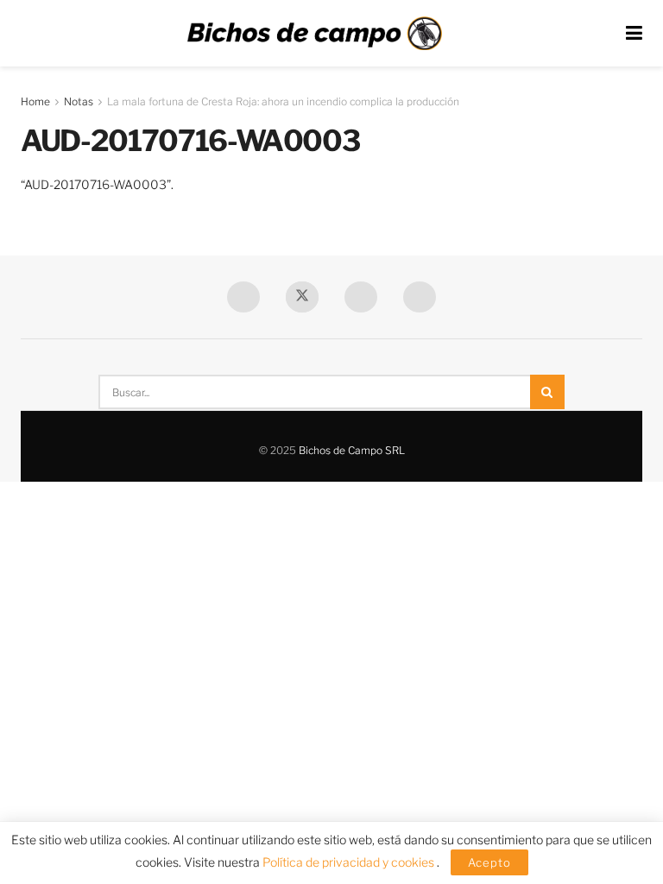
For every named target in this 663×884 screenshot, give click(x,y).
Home (35, 101)
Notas (78, 101)
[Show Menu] (634, 33)
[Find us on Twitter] (302, 297)
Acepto (489, 862)
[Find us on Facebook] (243, 297)
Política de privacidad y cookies (349, 862)
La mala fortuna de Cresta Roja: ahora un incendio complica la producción (283, 101)
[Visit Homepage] (314, 33)
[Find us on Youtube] (360, 297)
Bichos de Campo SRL (352, 450)
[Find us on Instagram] (419, 297)
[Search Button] (547, 392)
